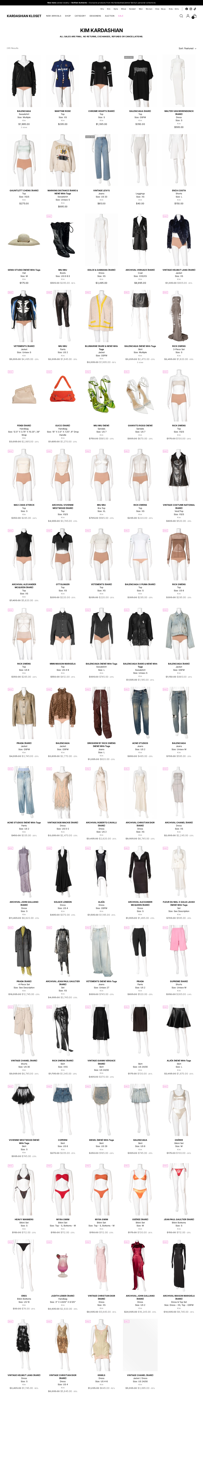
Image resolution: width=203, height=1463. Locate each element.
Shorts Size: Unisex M (179, 984)
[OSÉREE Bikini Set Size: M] (179, 1110)
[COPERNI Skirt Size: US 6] (62, 1110)
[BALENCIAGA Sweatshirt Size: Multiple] (24, 81)
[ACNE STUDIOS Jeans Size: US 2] (140, 713)
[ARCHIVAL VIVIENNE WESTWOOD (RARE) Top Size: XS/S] (62, 475)
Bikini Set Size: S (24, 1222)
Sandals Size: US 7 (101, 428)
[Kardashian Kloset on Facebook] (186, 8)
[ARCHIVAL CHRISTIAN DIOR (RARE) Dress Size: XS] (140, 792)
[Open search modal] (181, 16)
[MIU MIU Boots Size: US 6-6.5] (62, 240)
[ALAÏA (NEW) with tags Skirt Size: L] (179, 1030)
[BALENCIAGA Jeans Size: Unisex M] (179, 713)
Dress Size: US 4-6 (101, 1378)
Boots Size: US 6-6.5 (63, 273)
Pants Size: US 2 (63, 349)
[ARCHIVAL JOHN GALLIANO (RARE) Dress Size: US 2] (140, 1265)
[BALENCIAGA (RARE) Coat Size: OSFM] (101, 1424)
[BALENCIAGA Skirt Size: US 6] (140, 1110)
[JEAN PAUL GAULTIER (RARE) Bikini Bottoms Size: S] (179, 1189)
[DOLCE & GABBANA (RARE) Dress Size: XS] (101, 240)
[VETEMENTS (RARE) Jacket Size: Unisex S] (24, 316)
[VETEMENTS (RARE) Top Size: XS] (101, 554)
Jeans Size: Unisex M (179, 746)
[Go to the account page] (188, 16)
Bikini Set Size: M (178, 1143)
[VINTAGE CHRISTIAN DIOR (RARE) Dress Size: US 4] (62, 1345)
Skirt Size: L (179, 1063)
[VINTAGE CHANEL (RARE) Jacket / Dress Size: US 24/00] (140, 1345)
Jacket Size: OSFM (179, 666)
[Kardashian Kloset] (24, 15)
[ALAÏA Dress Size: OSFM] (101, 872)
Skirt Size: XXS (62, 1063)
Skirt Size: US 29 (101, 1143)
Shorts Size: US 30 (24, 1063)
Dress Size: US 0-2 (62, 825)
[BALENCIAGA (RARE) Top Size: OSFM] (140, 81)
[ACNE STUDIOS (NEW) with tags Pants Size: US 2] (24, 792)
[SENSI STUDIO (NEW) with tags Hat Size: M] (24, 240)
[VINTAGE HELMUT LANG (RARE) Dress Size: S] (24, 1345)
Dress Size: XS (101, 273)
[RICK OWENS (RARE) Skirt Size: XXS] (62, 1030)
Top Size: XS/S (24, 193)
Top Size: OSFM (140, 114)
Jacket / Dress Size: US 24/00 (140, 1378)
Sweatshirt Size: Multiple (24, 114)
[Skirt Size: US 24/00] (140, 1030)
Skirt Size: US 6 (63, 1143)
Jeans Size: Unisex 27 (101, 984)
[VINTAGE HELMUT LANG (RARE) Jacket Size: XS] (179, 240)
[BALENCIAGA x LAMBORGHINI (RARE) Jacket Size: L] (179, 1424)
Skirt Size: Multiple (140, 349)
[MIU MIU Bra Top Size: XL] (101, 475)
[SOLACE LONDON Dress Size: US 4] (62, 872)
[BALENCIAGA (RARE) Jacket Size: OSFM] (179, 633)
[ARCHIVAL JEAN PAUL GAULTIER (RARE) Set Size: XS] (62, 951)
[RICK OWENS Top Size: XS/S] (179, 395)
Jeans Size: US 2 (140, 746)
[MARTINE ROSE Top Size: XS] (62, 81)
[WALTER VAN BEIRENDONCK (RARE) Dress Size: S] (179, 81)
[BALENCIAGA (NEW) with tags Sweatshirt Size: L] (101, 633)
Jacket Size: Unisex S (24, 349)
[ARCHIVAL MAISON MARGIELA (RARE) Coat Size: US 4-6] (62, 1424)
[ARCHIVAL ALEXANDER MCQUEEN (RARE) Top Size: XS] (24, 554)
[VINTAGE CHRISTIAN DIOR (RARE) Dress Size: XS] (101, 1265)
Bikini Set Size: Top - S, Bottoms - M (63, 1222)
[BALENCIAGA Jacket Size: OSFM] (62, 713)
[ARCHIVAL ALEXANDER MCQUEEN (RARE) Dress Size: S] (140, 872)
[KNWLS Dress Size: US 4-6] (101, 1345)
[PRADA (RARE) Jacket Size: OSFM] (24, 713)
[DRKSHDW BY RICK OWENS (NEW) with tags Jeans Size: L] (101, 713)
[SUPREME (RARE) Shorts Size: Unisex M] (179, 951)
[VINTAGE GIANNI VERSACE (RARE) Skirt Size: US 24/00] (101, 1030)
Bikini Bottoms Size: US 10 (24, 1298)
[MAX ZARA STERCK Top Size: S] (24, 475)
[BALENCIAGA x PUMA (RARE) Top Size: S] (140, 554)
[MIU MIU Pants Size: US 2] (62, 316)
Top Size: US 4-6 (63, 666)
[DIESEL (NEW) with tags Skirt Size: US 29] (101, 1110)
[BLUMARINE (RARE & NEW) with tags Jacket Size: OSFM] (101, 316)
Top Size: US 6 (179, 587)
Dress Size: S (24, 1378)
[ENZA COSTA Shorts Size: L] (179, 160)
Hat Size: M (24, 273)
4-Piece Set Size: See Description (24, 984)
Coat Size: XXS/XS (140, 273)
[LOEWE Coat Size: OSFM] (179, 1345)
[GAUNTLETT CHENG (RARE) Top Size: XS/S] (24, 160)
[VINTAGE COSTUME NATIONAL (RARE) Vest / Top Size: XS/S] (179, 475)
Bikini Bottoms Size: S (179, 1222)
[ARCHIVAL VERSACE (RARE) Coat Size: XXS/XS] (140, 240)
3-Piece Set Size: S (179, 349)
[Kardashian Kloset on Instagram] (190, 8)
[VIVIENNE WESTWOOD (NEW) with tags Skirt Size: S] (24, 1110)
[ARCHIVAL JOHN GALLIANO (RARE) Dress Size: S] (24, 872)
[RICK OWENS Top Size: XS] (140, 475)
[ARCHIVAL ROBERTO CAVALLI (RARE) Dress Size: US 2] (101, 792)
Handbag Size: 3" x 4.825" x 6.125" (63, 1298)
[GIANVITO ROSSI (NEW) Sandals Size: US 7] (140, 395)
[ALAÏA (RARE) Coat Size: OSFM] (24, 1424)
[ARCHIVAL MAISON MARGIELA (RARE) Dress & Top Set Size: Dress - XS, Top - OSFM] (179, 1265)
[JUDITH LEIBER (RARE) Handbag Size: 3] (62, 1265)
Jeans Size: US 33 (101, 193)
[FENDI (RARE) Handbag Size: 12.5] (24, 395)
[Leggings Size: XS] (140, 160)
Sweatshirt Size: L (101, 666)
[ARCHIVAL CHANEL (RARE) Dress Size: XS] (179, 792)
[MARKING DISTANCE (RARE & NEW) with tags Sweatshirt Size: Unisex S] (62, 160)
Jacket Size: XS (179, 273)
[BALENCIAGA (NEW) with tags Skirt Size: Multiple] (140, 316)
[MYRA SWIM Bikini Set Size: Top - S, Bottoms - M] (62, 1189)
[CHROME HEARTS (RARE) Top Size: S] (101, 81)
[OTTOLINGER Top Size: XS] (62, 554)
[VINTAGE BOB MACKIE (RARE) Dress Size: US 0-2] (62, 792)
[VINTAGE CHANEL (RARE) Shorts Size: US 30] (24, 1030)
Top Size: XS (63, 114)
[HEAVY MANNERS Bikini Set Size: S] (24, 1189)
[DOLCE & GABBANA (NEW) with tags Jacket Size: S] (140, 1424)
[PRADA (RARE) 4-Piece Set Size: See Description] (24, 951)
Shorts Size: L (179, 193)
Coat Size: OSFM (179, 1378)
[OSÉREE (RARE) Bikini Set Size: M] (140, 1189)
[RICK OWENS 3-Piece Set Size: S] (179, 316)
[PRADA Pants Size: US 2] (140, 951)
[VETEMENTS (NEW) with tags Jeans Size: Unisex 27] (101, 951)
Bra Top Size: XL (101, 508)
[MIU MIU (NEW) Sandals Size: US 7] (101, 395)
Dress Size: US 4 (63, 905)
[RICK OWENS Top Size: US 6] (179, 554)
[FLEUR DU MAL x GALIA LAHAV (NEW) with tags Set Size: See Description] (179, 872)
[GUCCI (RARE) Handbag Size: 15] (62, 395)
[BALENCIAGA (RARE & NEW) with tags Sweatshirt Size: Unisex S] (140, 633)
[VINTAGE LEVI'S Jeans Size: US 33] (101, 160)
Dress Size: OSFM (101, 905)
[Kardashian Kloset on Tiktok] (194, 8)
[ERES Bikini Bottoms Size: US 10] (24, 1265)
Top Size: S (101, 114)
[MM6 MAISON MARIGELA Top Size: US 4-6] (62, 633)
